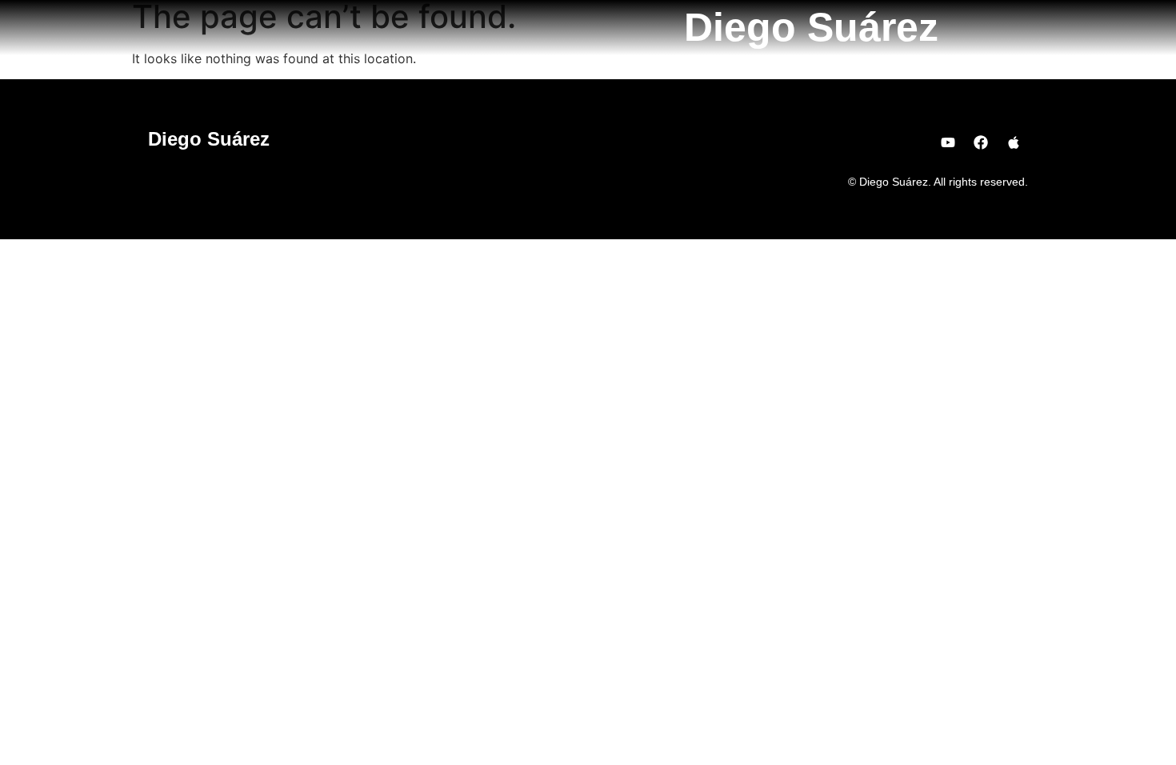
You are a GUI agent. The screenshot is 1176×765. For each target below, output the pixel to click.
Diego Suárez (811, 27)
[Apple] (1013, 142)
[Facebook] (980, 142)
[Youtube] (948, 142)
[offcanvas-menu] (1022, 26)
